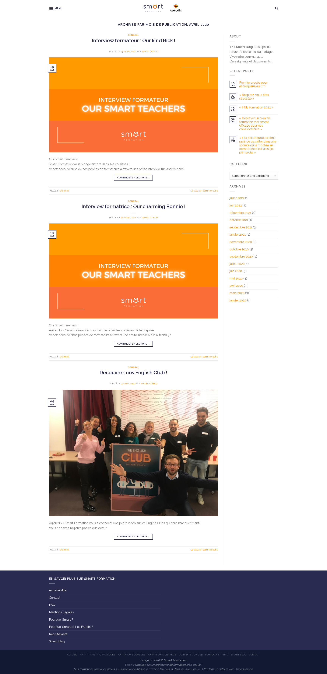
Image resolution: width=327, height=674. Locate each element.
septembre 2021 (241, 227)
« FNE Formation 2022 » (256, 107)
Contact (54, 597)
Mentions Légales (61, 612)
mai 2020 (236, 278)
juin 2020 (236, 271)
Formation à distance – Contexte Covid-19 (175, 654)
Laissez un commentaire (204, 190)
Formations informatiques (97, 654)
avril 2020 (236, 285)
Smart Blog (57, 641)
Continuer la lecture (133, 177)
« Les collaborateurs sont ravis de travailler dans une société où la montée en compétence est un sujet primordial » (257, 145)
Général (133, 35)
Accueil (72, 654)
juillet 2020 (237, 264)
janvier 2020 (238, 300)
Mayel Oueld (150, 51)
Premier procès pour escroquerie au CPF (253, 84)
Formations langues (131, 654)
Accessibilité (57, 590)
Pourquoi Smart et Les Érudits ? (71, 627)
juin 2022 (236, 205)
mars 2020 (237, 293)
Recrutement (58, 634)
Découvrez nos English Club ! (133, 372)
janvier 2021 (238, 234)
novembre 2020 (241, 242)
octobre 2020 (239, 249)
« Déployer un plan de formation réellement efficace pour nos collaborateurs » (254, 123)
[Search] (276, 8)
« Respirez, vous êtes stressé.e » (254, 96)
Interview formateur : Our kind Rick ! (133, 40)
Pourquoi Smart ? (61, 619)
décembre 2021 (240, 213)
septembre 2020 (241, 256)
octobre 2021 (239, 220)
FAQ (52, 605)
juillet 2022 (237, 198)
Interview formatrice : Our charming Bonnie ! (133, 206)
